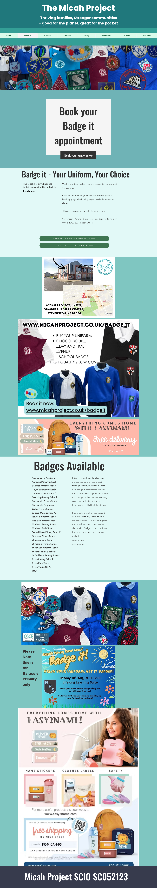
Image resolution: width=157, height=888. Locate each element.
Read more (29, 191)
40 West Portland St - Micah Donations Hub (83, 211)
